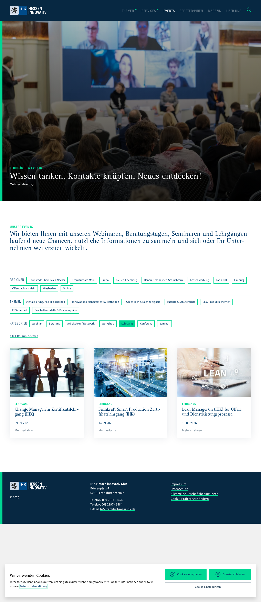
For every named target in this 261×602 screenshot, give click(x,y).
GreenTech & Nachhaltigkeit (143, 302)
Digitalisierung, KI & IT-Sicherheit (45, 302)
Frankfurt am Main (83, 280)
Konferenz (146, 324)
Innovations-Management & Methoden (95, 302)
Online (67, 288)
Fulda (105, 280)
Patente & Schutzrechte (181, 302)
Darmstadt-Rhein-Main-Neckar (47, 280)
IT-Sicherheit (19, 310)
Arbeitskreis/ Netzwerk (81, 324)
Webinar (37, 324)
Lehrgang (127, 324)
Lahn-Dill (221, 280)
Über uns (233, 11)
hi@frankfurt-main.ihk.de (117, 509)
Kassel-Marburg (199, 280)
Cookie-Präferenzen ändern (190, 499)
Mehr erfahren (20, 184)
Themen (129, 11)
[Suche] (248, 10)
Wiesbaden (49, 288)
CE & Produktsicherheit (216, 302)
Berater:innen (191, 11)
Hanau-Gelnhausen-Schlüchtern (163, 280)
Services (150, 11)
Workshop (108, 324)
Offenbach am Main (23, 288)
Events (169, 11)
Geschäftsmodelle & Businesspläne (55, 310)
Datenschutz (179, 489)
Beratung (54, 324)
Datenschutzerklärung (33, 586)
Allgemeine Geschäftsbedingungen (194, 494)
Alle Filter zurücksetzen (24, 336)
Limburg (239, 280)
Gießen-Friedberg (126, 280)
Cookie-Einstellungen (208, 587)
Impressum (178, 484)
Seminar (164, 324)
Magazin (214, 11)
